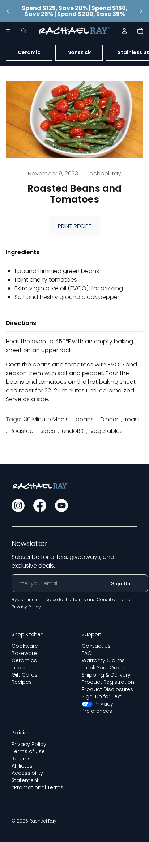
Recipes (22, 682)
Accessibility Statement (27, 776)
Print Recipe (74, 226)
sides (48, 431)
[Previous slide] (8, 11)
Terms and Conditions (96, 599)
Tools (18, 667)
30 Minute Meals (46, 419)
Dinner (109, 419)
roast (132, 419)
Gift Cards (25, 674)
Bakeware (24, 653)
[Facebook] (39, 505)
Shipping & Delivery (106, 674)
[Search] (24, 31)
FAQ (87, 653)
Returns (21, 758)
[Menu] (8, 30)
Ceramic (29, 52)
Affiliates (22, 765)
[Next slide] (141, 11)
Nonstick (79, 52)
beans (85, 419)
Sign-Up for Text (102, 696)
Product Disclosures (107, 689)
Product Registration (108, 682)
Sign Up (121, 583)
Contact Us (96, 646)
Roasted (22, 431)
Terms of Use (28, 751)
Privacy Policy (29, 744)
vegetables (106, 431)
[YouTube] (61, 505)
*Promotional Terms (37, 787)
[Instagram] (18, 505)
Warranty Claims (103, 660)
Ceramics (24, 660)
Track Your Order (103, 667)
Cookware (25, 646)
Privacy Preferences (97, 707)
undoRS (73, 431)
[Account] (124, 31)
